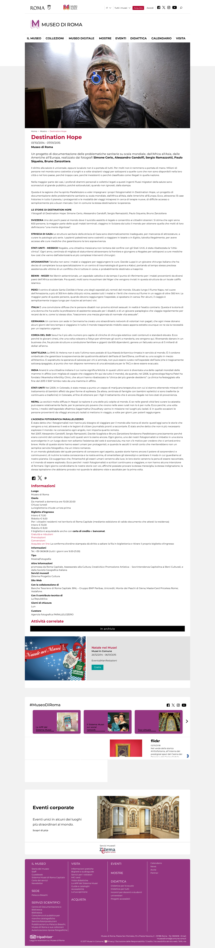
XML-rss (182, 941)
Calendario (161, 38)
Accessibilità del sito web (165, 941)
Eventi (120, 38)
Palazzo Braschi (40, 895)
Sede (36, 891)
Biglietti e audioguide (82, 871)
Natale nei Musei (104, 647)
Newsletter (37, 883)
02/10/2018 (166, 751)
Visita (180, 38)
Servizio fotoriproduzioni (44, 921)
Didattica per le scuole (122, 885)
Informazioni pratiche (82, 868)
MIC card (75, 877)
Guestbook (37, 874)
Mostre (105, 38)
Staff (34, 871)
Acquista (138, 8)
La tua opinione (79, 892)
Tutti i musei (121, 8)
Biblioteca (37, 912)
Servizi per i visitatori (81, 874)
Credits (149, 941)
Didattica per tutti (120, 889)
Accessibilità (77, 889)
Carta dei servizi (40, 880)
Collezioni (55, 38)
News (153, 866)
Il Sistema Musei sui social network (95, 727)
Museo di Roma (62, 25)
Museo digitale (81, 38)
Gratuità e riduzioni (42, 534)
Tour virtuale (144, 729)
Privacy (111, 941)
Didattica (138, 38)
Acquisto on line (40, 543)
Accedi (150, 8)
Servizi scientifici (46, 902)
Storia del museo (40, 868)
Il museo (34, 38)
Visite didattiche (79, 880)
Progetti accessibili (120, 899)
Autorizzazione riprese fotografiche (49, 930)
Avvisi (153, 869)
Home (34, 131)
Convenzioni (38, 540)
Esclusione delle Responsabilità (130, 941)
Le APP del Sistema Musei (43, 728)
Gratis (97, 667)
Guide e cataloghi (80, 886)
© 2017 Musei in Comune (92, 941)
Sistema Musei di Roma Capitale (48, 877)
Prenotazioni (38, 537)
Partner (154, 873)
